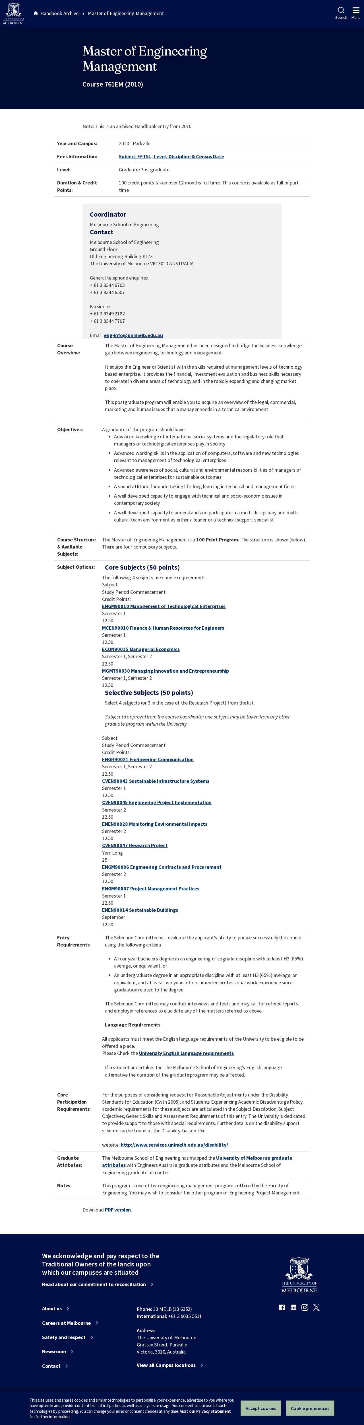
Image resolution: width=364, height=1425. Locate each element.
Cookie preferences (310, 1408)
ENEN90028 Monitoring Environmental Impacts (154, 824)
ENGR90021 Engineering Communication (148, 759)
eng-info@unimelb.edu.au (133, 335)
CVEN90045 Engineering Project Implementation (157, 802)
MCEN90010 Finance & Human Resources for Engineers (163, 628)
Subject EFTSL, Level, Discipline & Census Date (171, 156)
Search (341, 17)
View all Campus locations (166, 1365)
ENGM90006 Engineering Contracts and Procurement (162, 867)
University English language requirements (186, 1053)
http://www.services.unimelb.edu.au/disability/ (174, 1144)
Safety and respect (64, 1337)
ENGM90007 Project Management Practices (150, 888)
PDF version (118, 1209)
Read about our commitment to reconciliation (94, 1284)
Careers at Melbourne (66, 1323)
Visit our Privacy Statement (205, 1411)
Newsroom (54, 1351)
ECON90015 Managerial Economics (141, 649)
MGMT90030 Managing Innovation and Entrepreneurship (165, 671)
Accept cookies (261, 1408)
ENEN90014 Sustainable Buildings (140, 910)
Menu (356, 17)
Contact (51, 1366)
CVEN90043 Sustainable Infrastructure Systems (155, 781)
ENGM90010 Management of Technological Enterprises (164, 606)
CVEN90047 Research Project (135, 845)
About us (52, 1308)
